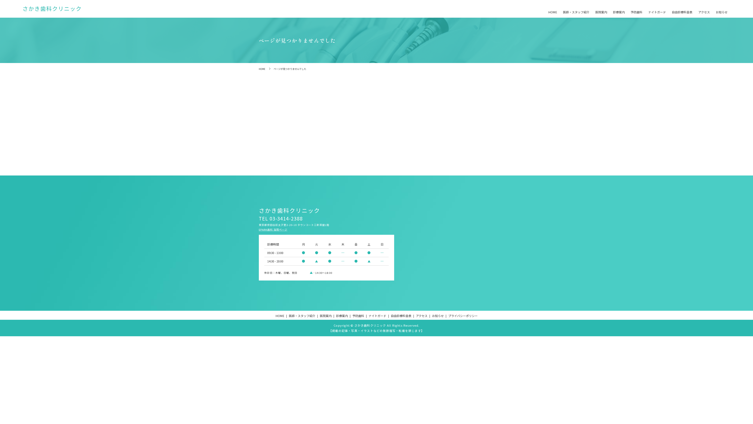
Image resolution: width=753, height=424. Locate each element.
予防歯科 (636, 12)
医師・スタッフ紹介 (576, 12)
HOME (552, 12)
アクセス (704, 12)
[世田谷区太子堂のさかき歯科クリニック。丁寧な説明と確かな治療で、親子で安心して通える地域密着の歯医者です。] (52, 9)
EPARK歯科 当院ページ (273, 229)
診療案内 (619, 12)
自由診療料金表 (682, 12)
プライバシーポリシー (463, 316)
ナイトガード (657, 12)
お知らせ (722, 12)
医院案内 (601, 12)
